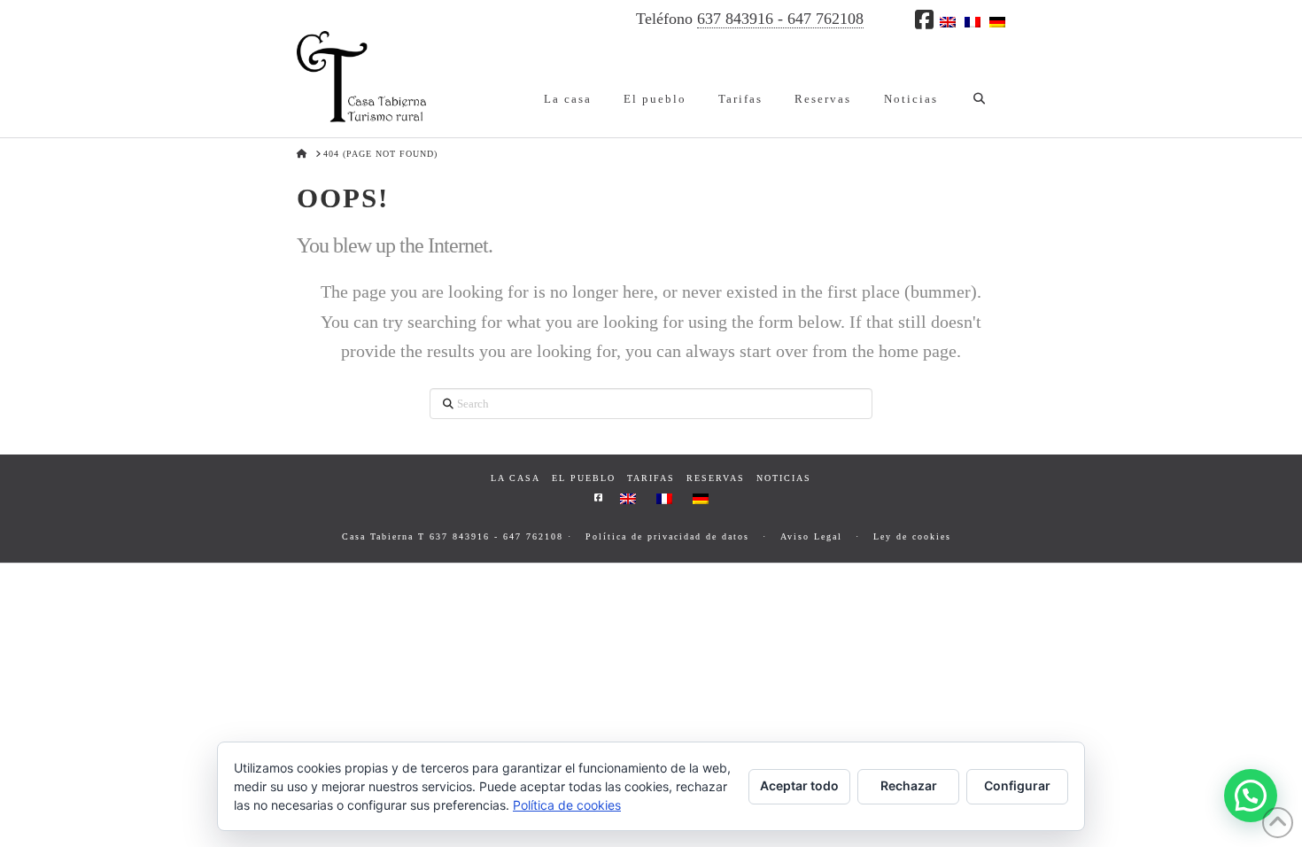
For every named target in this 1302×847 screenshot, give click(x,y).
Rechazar (908, 785)
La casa (515, 478)
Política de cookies (567, 804)
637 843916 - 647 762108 (780, 18)
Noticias (783, 478)
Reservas (715, 478)
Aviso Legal (811, 536)
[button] (1250, 795)
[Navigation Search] (979, 84)
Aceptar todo (799, 785)
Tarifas (651, 478)
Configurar (1017, 785)
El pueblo (584, 478)
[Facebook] (924, 19)
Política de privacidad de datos (667, 536)
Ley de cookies (912, 536)
